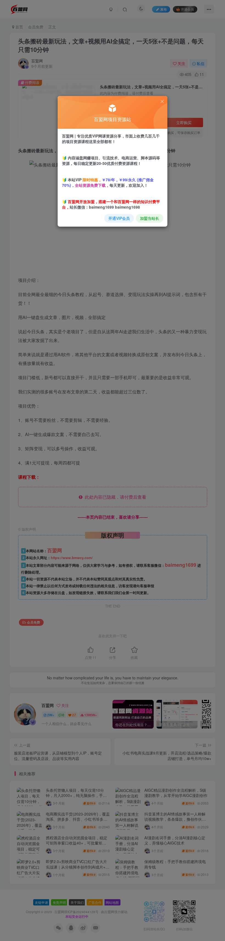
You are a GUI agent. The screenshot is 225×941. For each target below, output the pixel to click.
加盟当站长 (149, 218)
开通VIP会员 (119, 218)
